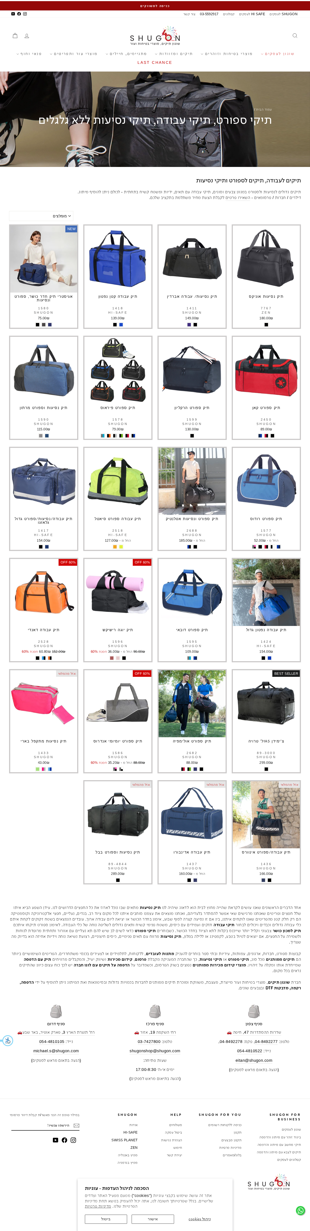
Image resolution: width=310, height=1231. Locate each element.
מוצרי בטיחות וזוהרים (228, 54)
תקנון (237, 1132)
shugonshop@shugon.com (155, 1051)
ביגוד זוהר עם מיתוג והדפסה (280, 1137)
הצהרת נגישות (171, 1140)
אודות (133, 1125)
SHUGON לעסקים (284, 14)
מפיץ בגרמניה (128, 1162)
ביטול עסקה (173, 1132)
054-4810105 (51, 1041)
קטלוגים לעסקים (289, 1160)
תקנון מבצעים (231, 1140)
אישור (153, 1219)
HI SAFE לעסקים (252, 14)
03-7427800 (149, 1041)
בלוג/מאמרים (232, 1155)
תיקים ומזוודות (175, 54)
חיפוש (177, 1147)
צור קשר (189, 14)
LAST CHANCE (155, 62)
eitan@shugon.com (254, 1060)
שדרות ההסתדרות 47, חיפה (257, 1032)
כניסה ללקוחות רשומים (224, 1125)
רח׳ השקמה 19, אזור (158, 1032)
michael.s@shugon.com (56, 1051)
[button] (7, 1040)
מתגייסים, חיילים (127, 54)
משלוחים (175, 1125)
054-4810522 (249, 1051)
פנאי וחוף (30, 54)
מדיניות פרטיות (98, 1206)
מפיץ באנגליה (128, 1155)
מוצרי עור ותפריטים (75, 54)
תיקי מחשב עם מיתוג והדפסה (279, 1145)
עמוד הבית (264, 109)
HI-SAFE (130, 1132)
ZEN (134, 1147)
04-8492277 (266, 1041)
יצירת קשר (174, 1155)
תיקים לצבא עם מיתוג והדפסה (279, 1152)
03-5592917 (209, 14)
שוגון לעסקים (279, 54)
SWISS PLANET (124, 1140)
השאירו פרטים (238, 197)
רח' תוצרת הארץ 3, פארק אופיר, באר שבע (58, 1032)
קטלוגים (229, 14)
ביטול (106, 1219)
